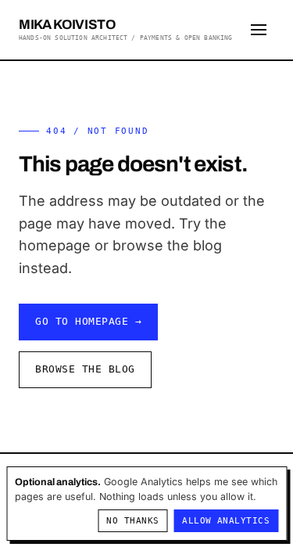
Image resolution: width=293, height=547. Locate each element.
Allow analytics (226, 521)
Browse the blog (85, 369)
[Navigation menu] (258, 29)
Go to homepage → (88, 321)
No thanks (132, 521)
